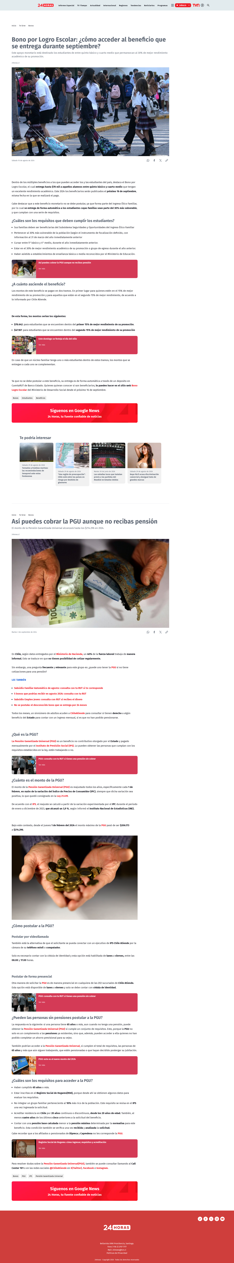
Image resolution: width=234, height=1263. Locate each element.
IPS (30, 1176)
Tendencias (136, 5)
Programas (163, 5)
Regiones (123, 5)
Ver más (42, 268)
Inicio (14, 25)
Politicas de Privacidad (117, 1253)
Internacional (109, 5)
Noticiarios (149, 5)
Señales (182, 5)
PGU (24, 1176)
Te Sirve (22, 25)
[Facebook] (154, 160)
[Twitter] (160, 160)
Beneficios (40, 398)
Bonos (31, 25)
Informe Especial (66, 5)
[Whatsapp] (148, 160)
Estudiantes (27, 398)
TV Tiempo (82, 5)
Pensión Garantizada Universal (49, 1176)
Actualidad (95, 5)
